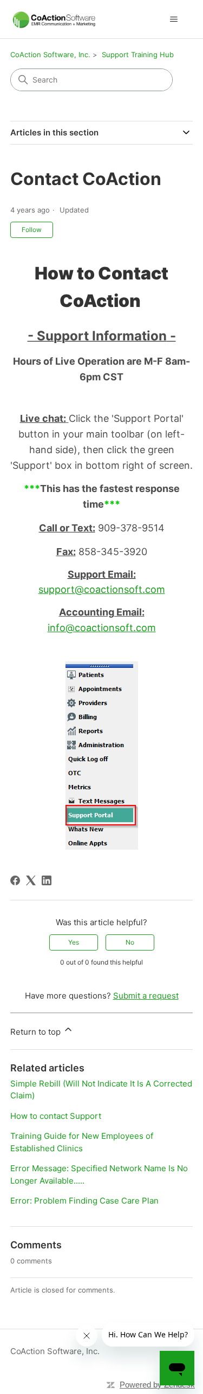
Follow (32, 230)
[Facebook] (15, 880)
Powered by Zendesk (157, 1384)
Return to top (36, 1032)
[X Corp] (31, 880)
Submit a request (146, 995)
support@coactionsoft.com (101, 589)
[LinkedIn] (46, 880)
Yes (73, 942)
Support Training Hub (138, 54)
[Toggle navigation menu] (173, 19)
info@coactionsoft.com (102, 627)
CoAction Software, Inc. (50, 54)
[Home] (54, 19)
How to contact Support (55, 1116)
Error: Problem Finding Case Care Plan (84, 1200)
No (130, 942)
